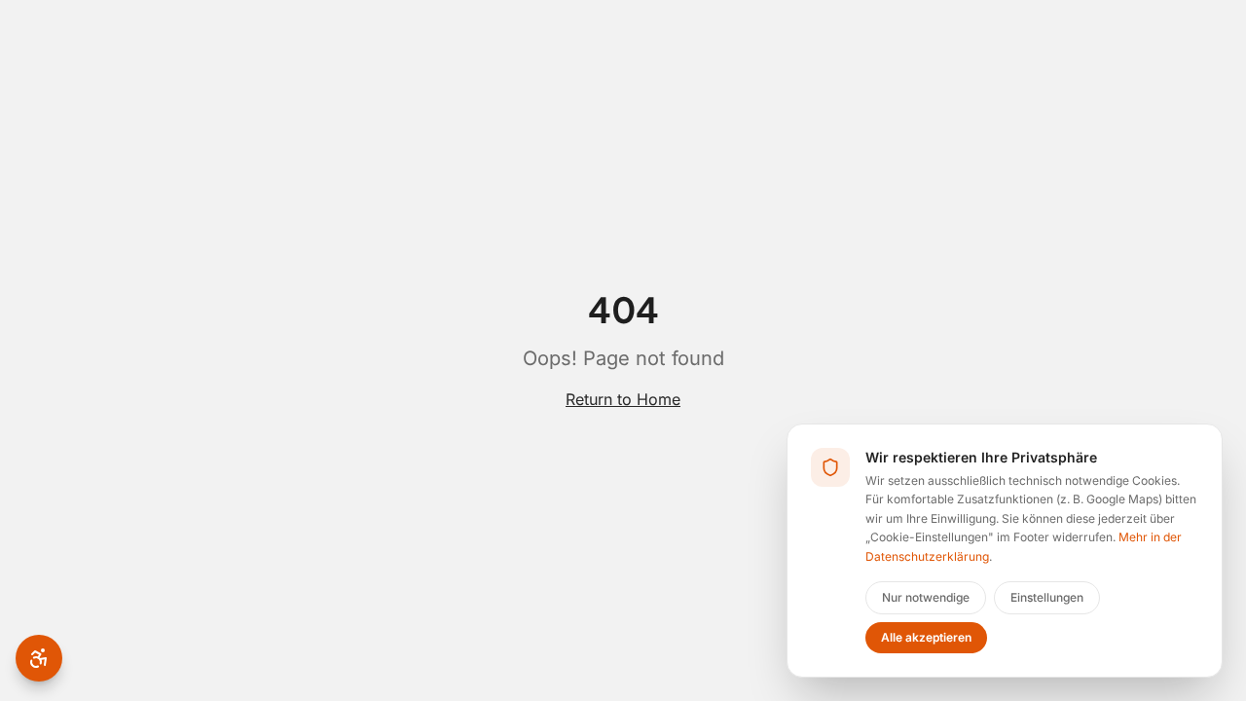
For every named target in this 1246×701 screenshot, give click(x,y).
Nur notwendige (926, 597)
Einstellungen (1046, 597)
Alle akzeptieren (926, 637)
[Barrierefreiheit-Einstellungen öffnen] (39, 658)
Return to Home (623, 399)
